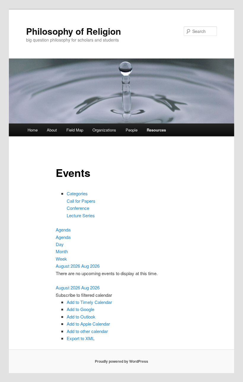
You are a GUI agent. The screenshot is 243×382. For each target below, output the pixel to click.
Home (33, 130)
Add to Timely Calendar (89, 302)
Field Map (74, 130)
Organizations (104, 130)
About (52, 130)
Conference (78, 208)
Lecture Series (81, 215)
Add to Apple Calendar (88, 324)
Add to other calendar (87, 331)
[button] (84, 295)
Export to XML (81, 338)
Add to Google (80, 309)
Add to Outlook (81, 316)
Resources (156, 130)
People (132, 130)
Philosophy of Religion (73, 31)
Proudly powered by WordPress (121, 361)
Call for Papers (81, 201)
